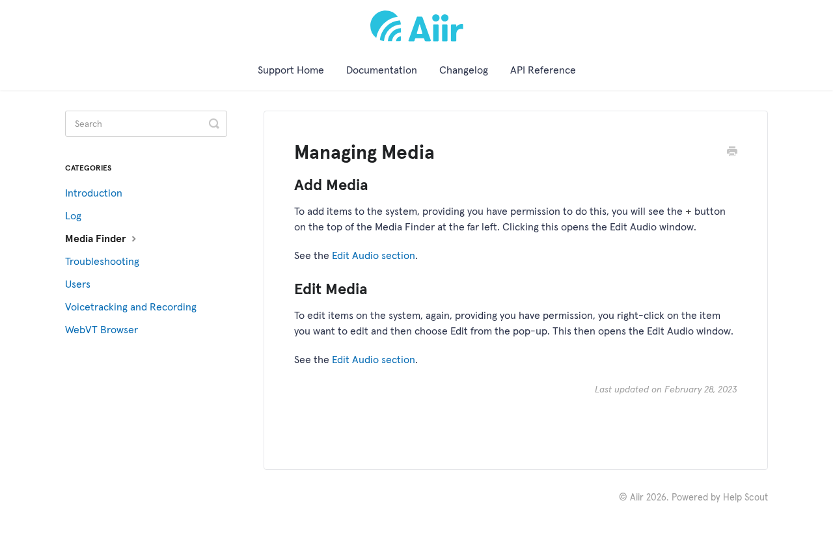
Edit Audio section (373, 255)
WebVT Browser (101, 329)
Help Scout (745, 497)
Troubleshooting (102, 260)
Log (73, 215)
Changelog (463, 69)
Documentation (381, 69)
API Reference (543, 69)
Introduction (93, 192)
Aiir (637, 497)
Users (77, 283)
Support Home (291, 69)
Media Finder (97, 238)
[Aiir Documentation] (416, 26)
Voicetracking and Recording (131, 306)
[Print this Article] (732, 153)
